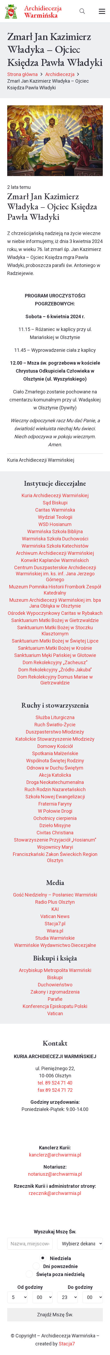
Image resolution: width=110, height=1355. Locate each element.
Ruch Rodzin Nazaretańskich (55, 789)
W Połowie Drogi (55, 811)
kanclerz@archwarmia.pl (55, 1155)
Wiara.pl (55, 931)
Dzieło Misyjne (55, 825)
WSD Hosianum (55, 524)
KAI (55, 909)
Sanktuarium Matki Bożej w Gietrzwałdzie (55, 620)
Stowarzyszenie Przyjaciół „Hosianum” (55, 840)
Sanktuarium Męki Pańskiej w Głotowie (55, 655)
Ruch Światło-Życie (55, 724)
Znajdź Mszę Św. (55, 1314)
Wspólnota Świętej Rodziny (55, 760)
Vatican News (55, 916)
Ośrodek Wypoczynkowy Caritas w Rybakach (55, 613)
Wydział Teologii (55, 517)
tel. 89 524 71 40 (55, 1083)
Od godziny (30, 1287)
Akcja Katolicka (55, 775)
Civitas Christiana (55, 832)
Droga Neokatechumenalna (55, 782)
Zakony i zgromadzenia (55, 992)
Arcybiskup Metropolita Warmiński (55, 970)
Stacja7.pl (55, 923)
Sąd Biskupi (55, 502)
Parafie (55, 999)
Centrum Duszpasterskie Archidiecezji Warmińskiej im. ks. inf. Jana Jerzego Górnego (55, 573)
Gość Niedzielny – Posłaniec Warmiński (55, 895)
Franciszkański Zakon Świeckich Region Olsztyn (55, 857)
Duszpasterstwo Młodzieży (55, 732)
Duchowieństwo (55, 984)
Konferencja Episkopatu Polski (55, 1006)
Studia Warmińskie (55, 938)
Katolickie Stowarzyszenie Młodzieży (55, 739)
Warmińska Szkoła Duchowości (55, 538)
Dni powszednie (60, 1266)
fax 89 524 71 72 (55, 1090)
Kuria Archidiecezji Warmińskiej (55, 495)
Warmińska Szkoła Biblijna (55, 531)
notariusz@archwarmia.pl (55, 1174)
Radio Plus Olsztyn (55, 902)
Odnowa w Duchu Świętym (55, 768)
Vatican (55, 1013)
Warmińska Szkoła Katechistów (55, 546)
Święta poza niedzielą (60, 1274)
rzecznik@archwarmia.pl (55, 1193)
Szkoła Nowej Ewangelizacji (55, 796)
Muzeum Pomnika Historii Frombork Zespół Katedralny (55, 590)
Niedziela (60, 1258)
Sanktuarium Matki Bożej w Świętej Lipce (55, 641)
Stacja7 (67, 1343)
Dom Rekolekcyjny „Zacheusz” (55, 662)
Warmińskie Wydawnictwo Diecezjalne (55, 945)
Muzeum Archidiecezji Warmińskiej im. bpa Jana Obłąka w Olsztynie (55, 603)
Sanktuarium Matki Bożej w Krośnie (55, 648)
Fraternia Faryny (55, 804)
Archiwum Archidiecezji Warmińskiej (55, 553)
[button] (82, 11)
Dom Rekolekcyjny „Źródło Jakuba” (55, 669)
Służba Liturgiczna (55, 717)
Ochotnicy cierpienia (55, 818)
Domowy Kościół (55, 746)
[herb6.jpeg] (11, 11)
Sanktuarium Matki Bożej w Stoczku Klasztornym (55, 630)
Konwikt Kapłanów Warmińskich (55, 560)
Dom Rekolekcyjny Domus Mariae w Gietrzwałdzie (55, 680)
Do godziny (80, 1287)
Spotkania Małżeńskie (55, 753)
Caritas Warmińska (55, 510)
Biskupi (55, 977)
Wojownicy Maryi (55, 847)
